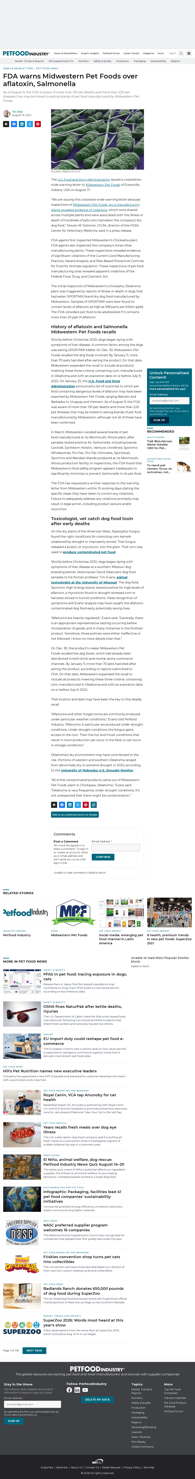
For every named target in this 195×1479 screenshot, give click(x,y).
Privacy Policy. (175, 414)
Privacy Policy (132, 1467)
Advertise (62, 1467)
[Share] (14, 124)
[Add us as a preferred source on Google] (94, 805)
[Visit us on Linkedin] (77, 1390)
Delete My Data (97, 1399)
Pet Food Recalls (54, 1123)
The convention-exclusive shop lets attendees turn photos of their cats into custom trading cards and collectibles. (83, 1268)
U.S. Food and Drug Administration (84, 179)
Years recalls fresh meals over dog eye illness (79, 1129)
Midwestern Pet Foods (103, 185)
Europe (48, 1034)
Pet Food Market (110, 931)
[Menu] (189, 53)
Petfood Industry (17, 935)
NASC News (50, 1221)
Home (54, 931)
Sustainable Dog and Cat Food (63, 1187)
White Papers (156, 437)
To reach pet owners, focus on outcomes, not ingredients (159, 469)
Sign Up (159, 420)
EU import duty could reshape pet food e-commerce (83, 1041)
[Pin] (38, 124)
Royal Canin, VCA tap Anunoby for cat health (79, 1097)
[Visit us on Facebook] (69, 1390)
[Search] (181, 53)
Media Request (111, 1467)
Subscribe (47, 1467)
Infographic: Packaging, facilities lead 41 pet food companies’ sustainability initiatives (82, 1196)
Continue (103, 857)
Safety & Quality (54, 970)
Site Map (149, 1467)
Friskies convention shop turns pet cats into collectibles (81, 1259)
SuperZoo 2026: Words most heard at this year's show (83, 1322)
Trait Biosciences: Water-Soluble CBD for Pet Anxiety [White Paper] (160, 445)
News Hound (51, 1155)
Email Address (102, 841)
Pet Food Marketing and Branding (66, 1090)
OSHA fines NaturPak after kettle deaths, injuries (82, 1008)
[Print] (6, 124)
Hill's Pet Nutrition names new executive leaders (50, 1071)
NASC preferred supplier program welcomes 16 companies (75, 1227)
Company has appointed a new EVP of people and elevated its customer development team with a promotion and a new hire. (64, 1078)
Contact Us (92, 1467)
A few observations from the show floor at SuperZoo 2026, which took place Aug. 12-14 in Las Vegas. (81, 1332)
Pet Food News (47, 68)
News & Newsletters (18, 68)
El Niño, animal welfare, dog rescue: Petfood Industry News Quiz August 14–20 (83, 1162)
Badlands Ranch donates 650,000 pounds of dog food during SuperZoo (83, 1290)
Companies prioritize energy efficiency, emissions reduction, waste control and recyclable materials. (83, 1208)
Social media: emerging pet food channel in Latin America (121, 939)
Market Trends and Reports (62, 1316)
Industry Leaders (14, 931)
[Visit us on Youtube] (85, 1390)
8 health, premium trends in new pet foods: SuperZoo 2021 (169, 939)
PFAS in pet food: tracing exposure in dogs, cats (85, 976)
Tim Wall (17, 111)
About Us (76, 1467)
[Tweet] (30, 124)
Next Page (34, 1350)
